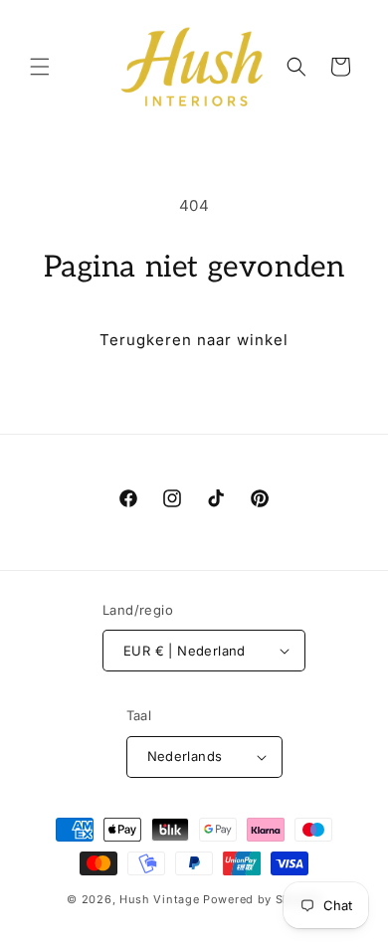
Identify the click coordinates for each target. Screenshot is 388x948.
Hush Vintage (159, 899)
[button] (40, 67)
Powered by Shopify (262, 899)
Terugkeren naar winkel (194, 339)
